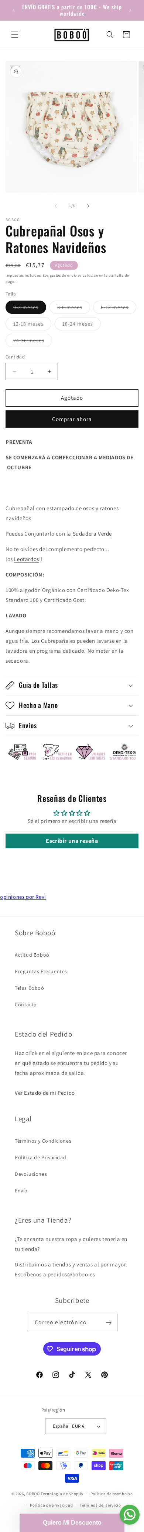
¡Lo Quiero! (72, 844)
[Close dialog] (134, 680)
